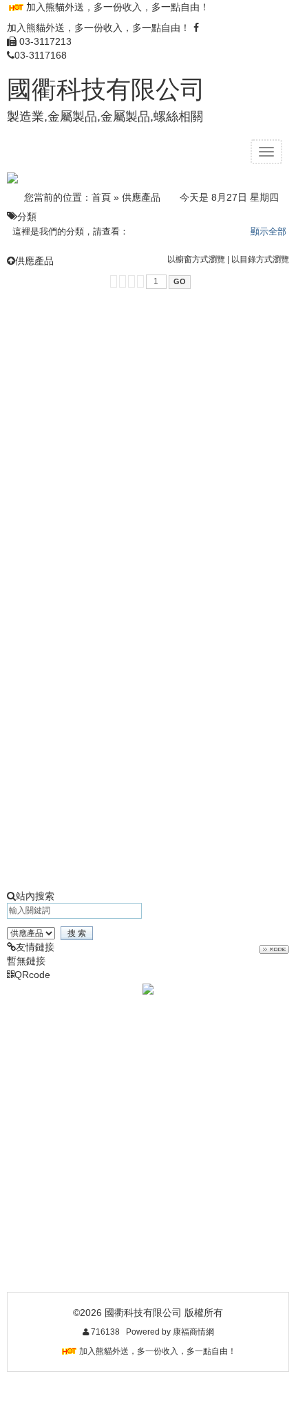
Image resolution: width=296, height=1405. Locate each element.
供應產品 (141, 197)
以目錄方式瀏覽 (260, 259)
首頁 (101, 197)
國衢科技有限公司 (106, 89)
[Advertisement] (148, 444)
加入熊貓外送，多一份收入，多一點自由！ (117, 6)
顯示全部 (268, 231)
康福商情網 (193, 1332)
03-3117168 (40, 55)
